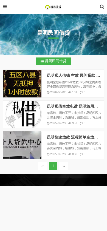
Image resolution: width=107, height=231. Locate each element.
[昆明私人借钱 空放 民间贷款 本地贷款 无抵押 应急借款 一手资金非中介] (22, 83)
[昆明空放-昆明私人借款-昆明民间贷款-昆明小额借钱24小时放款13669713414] (53, 6)
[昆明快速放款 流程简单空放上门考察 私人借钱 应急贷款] (22, 145)
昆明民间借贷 (55, 61)
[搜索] (102, 6)
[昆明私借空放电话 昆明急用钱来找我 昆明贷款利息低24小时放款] (22, 114)
